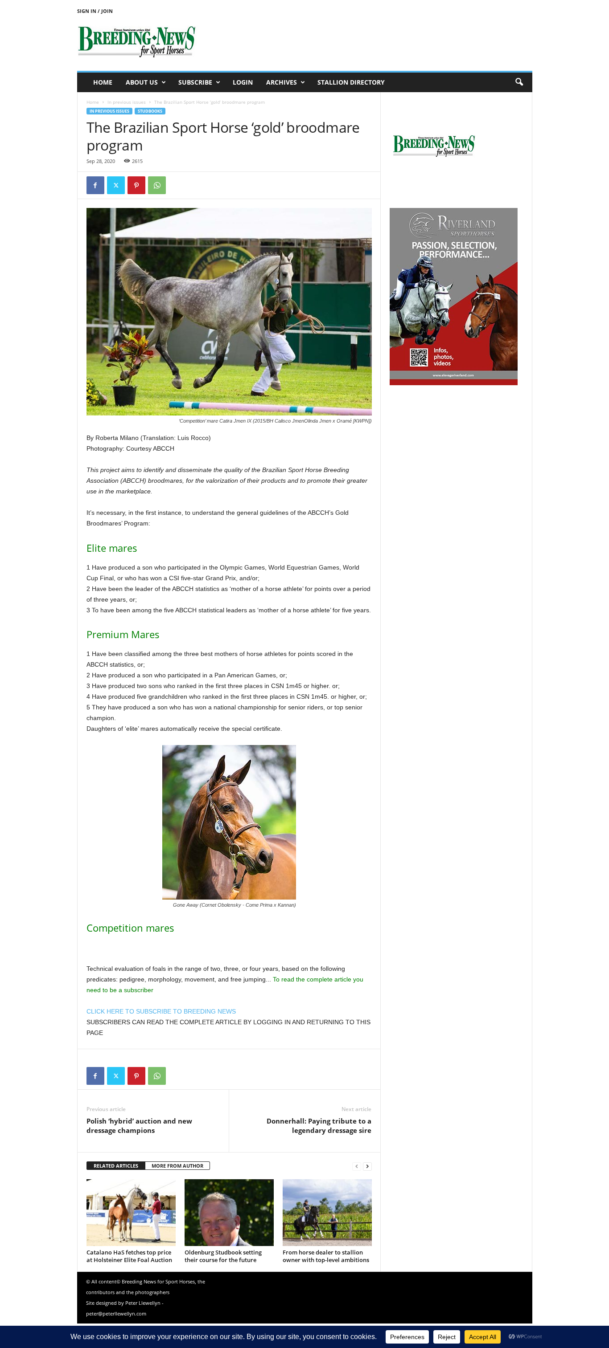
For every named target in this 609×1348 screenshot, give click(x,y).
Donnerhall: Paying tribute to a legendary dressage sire (319, 1125)
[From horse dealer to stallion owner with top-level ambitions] (327, 1212)
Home (102, 82)
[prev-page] (356, 1166)
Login (243, 82)
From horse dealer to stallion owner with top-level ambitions (326, 1256)
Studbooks (150, 111)
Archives (281, 82)
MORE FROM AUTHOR (177, 1165)
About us (142, 82)
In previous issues (126, 102)
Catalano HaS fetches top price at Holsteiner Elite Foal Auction (129, 1256)
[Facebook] (95, 185)
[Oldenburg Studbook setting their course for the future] (229, 1212)
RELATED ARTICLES (116, 1165)
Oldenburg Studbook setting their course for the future (223, 1256)
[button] (519, 82)
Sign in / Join (95, 11)
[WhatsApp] (157, 185)
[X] (116, 185)
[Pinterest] (136, 185)
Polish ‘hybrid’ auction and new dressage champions (139, 1125)
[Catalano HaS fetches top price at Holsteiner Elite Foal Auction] (131, 1212)
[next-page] (367, 1166)
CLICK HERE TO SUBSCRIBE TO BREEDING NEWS (161, 1011)
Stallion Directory (351, 82)
